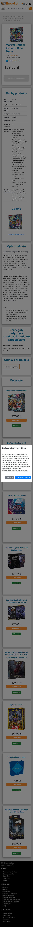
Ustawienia (9, 477)
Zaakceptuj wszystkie (23, 477)
